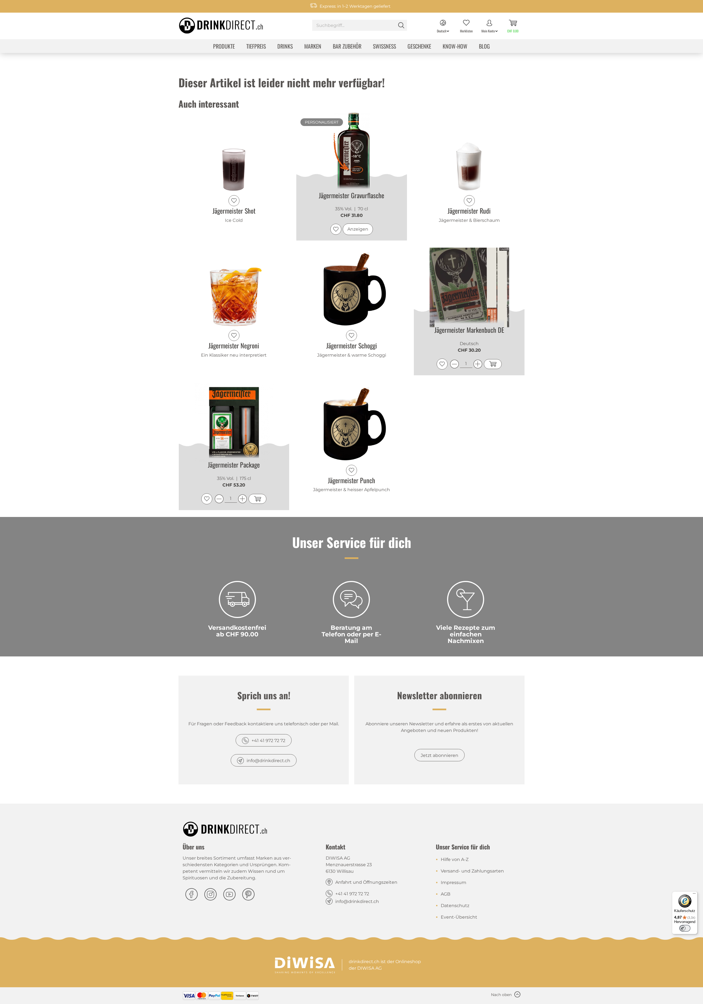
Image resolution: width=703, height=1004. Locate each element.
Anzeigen (357, 229)
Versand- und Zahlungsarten (472, 871)
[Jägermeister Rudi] (469, 152)
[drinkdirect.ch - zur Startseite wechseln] (213, 24)
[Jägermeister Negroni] (234, 287)
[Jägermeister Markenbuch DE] (469, 287)
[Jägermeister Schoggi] (351, 287)
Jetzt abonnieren (439, 755)
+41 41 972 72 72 (268, 740)
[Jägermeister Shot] (234, 152)
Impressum (453, 882)
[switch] (684, 928)
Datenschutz (455, 905)
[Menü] (694, 894)
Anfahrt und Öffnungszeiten (366, 882)
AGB (445, 894)
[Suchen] (401, 25)
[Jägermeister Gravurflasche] (351, 152)
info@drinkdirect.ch (268, 760)
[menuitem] (359, 26)
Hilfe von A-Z (454, 859)
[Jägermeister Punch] (351, 422)
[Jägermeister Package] (234, 422)
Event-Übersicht (459, 917)
